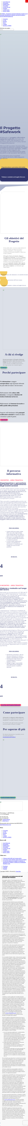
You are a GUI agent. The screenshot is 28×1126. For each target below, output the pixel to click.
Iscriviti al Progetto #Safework (8, 797)
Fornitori (5, 8)
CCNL (4, 20)
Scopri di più (4, 419)
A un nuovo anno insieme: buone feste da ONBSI (14, 859)
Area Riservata (6, 1)
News (4, 23)
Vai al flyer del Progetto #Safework (10, 705)
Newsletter (5, 5)
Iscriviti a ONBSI (7, 25)
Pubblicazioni (6, 4)
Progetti (5, 21)
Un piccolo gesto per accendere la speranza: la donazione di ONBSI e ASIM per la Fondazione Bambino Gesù (14, 862)
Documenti (5, 3)
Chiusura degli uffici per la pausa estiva (12, 858)
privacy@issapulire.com (10, 1013)
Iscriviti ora (3, 367)
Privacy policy (6, 11)
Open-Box (18, 871)
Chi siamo (5, 19)
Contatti (5, 24)
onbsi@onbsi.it (6, 819)
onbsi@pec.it (5, 820)
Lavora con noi (6, 7)
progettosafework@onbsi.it (9, 737)
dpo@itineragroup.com (5, 824)
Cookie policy (6, 9)
